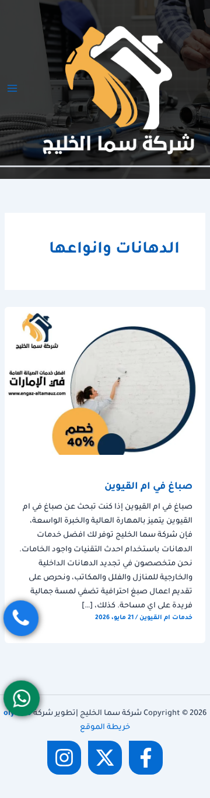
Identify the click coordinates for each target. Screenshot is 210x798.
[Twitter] (105, 758)
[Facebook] (146, 758)
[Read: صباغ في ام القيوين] (105, 382)
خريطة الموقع (105, 728)
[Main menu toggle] (12, 88)
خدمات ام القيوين (165, 617)
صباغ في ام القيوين (148, 487)
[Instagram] (64, 758)
